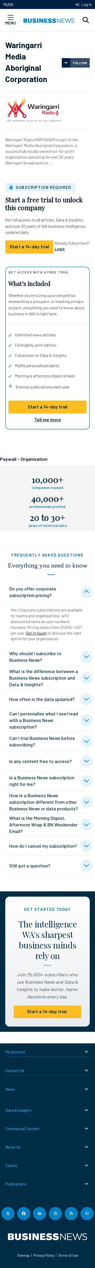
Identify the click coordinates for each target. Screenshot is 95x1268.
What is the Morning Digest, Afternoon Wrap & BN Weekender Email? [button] (43, 824)
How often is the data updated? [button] (42, 699)
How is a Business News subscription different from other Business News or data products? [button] (43, 801)
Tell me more (47, 419)
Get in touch (36, 633)
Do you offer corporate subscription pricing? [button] (32, 592)
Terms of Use (68, 1255)
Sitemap (23, 1255)
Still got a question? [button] (29, 865)
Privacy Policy (44, 1255)
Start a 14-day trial (47, 407)
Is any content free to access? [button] (40, 761)
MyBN (8, 4)
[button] (86, 20)
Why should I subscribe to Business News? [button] (35, 656)
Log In (86, 4)
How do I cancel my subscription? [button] (43, 846)
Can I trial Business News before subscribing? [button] (42, 741)
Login (60, 248)
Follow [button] (80, 62)
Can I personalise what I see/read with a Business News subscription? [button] (43, 720)
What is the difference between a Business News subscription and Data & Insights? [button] (43, 677)
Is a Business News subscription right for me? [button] (41, 781)
